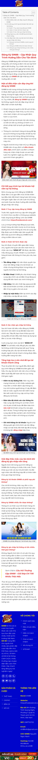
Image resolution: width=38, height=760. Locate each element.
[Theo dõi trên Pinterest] (3, 680)
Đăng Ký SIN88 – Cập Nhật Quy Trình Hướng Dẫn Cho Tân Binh (19, 17)
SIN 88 (4, 641)
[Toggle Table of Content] (32, 12)
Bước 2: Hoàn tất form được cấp (19, 30)
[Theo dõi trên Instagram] (3, 676)
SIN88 (14, 76)
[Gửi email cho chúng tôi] (10, 676)
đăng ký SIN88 (21, 99)
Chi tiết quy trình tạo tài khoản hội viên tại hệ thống (20, 25)
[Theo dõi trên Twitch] (13, 680)
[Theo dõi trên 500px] (10, 680)
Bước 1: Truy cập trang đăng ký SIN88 (20, 28)
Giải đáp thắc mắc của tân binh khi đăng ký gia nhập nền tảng (20, 39)
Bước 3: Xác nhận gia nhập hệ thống (20, 32)
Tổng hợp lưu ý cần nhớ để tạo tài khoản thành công (19, 35)
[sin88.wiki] (19, 3)
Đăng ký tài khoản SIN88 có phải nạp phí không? (21, 43)
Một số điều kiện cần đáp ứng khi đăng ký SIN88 (20, 21)
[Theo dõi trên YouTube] (6, 680)
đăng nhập (17, 430)
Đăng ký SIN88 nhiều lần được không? (21, 46)
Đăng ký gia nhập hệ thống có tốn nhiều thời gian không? (21, 48)
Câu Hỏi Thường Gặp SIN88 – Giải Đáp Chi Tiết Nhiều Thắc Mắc (19, 573)
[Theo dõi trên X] (6, 676)
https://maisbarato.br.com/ (21, 220)
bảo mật (7, 408)
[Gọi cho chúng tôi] (13, 676)
